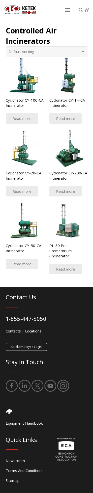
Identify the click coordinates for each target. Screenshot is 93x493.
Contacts (13, 331)
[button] (67, 9)
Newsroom (15, 460)
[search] (80, 10)
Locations (33, 331)
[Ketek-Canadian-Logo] (20, 10)
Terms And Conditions (24, 470)
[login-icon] (87, 10)
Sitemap (13, 480)
